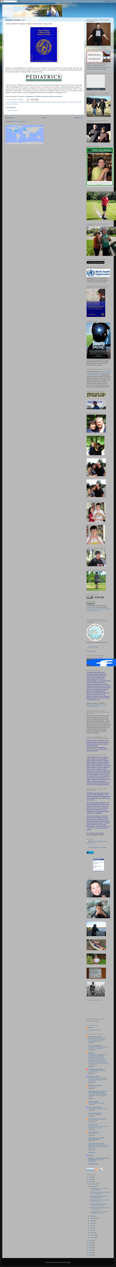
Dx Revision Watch (94, 1076)
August (92, 1220)
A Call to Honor (92, 1087)
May (91, 1228)
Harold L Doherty (91, 607)
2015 (90, 1177)
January (92, 1237)
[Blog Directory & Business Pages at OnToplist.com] (99, 843)
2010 (90, 1245)
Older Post (78, 118)
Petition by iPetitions (96, 89)
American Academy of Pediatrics (22, 102)
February (93, 1235)
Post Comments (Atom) (20, 121)
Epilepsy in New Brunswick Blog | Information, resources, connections (98, 1159)
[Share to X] (34, 99)
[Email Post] (27, 99)
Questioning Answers (95, 1036)
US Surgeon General (11, 104)
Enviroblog (91, 1152)
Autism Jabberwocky (94, 1113)
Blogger (68, 1262)
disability (99, 866)
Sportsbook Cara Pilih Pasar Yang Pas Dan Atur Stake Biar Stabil (98, 1047)
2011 (90, 1243)
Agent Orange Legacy (95, 1045)
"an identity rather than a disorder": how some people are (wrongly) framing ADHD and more (97, 1039)
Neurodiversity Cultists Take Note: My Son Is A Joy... (99, 1200)
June (91, 1225)
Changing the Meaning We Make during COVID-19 (96, 1071)
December (93, 1184)
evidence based (72, 102)
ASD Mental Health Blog (95, 1069)
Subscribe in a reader (93, 1021)
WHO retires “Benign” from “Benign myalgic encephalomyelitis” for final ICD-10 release (97, 1079)
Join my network (98, 869)
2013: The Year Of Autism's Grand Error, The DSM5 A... (99, 1193)
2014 (90, 1179)
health (95, 867)
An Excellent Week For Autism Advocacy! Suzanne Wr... (98, 1204)
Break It (90, 1155)
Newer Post (9, 118)
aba (11, 102)
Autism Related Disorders (96, 1143)
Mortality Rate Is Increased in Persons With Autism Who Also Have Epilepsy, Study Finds (98, 1147)
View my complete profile (94, 1030)
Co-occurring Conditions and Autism (97, 1108)
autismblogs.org (91, 651)
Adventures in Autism (95, 1085)
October (92, 1216)
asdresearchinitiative (94, 1107)
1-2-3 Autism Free (93, 1132)
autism (49, 102)
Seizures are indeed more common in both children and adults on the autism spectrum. (98, 373)
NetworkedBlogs (97, 859)
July (91, 1223)
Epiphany (91, 1053)
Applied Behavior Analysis (39, 102)
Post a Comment (12, 110)
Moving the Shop (92, 1120)
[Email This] (31, 99)
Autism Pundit (92, 1125)
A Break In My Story (93, 1133)
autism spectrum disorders (59, 102)
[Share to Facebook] (36, 99)
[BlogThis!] (33, 99)
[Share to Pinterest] (38, 99)
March (92, 1232)
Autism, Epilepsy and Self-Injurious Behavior (96, 1138)
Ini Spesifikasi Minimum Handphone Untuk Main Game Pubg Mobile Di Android (97, 1096)
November (93, 1186)
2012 (90, 1240)
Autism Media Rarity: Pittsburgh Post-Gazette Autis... (99, 1197)
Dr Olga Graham (93, 1164)
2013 (90, 1182)
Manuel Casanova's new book (96, 1103)
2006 (90, 1255)
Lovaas (70, 68)
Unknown (91, 1027)
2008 (90, 1250)
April (91, 1230)
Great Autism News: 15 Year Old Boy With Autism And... (99, 1212)
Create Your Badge (99, 657)
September (93, 1218)
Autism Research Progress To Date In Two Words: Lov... (100, 1208)
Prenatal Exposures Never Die (97, 1119)
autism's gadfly (93, 1101)
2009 (90, 1247)
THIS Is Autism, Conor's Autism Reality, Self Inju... (98, 1189)
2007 (90, 1252)
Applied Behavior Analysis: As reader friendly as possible (97, 1092)
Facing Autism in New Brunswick (25, 8)
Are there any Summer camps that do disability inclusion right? (98, 1127)
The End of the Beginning (95, 1114)
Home (44, 118)
